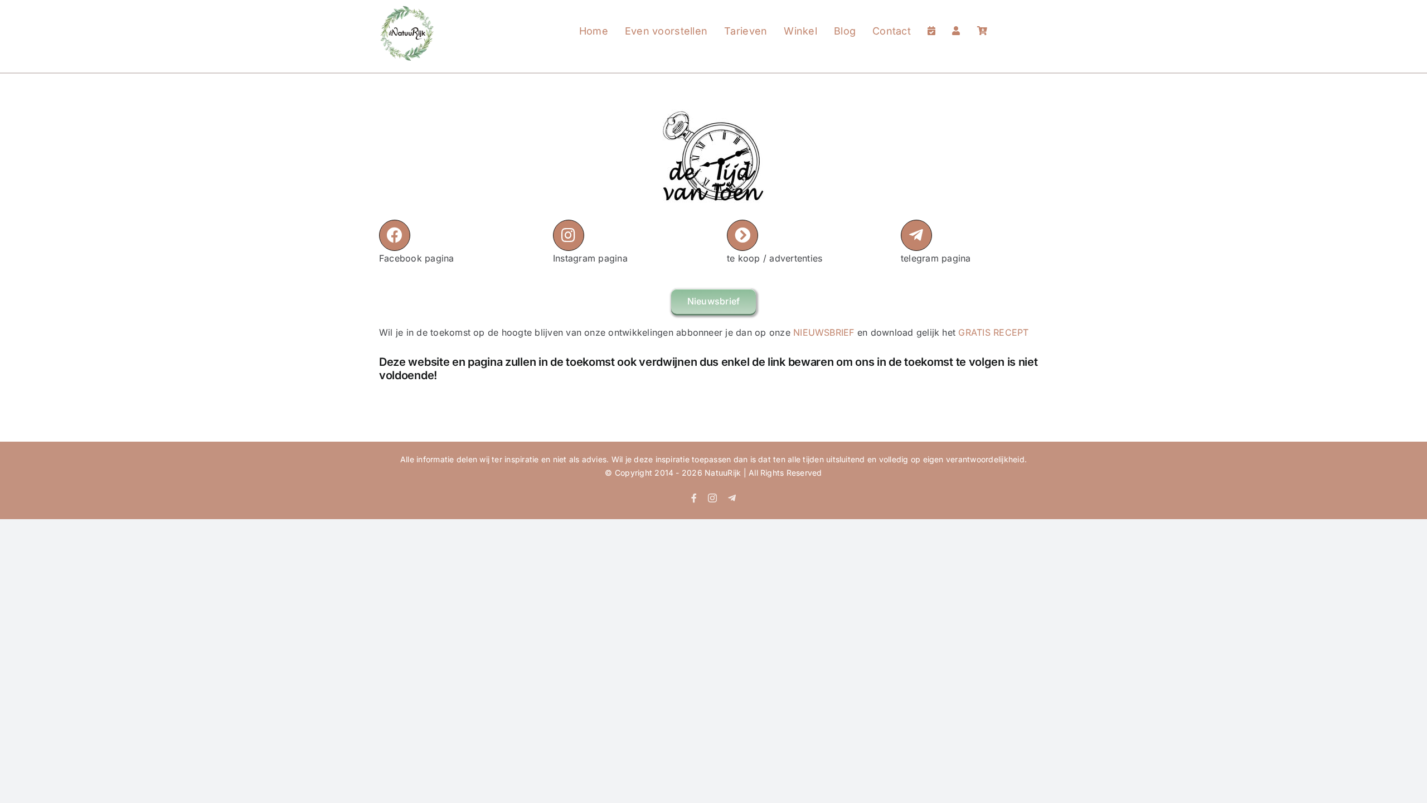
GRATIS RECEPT (993, 332)
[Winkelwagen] (982, 20)
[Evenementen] (931, 20)
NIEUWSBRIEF (824, 332)
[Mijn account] (956, 20)
